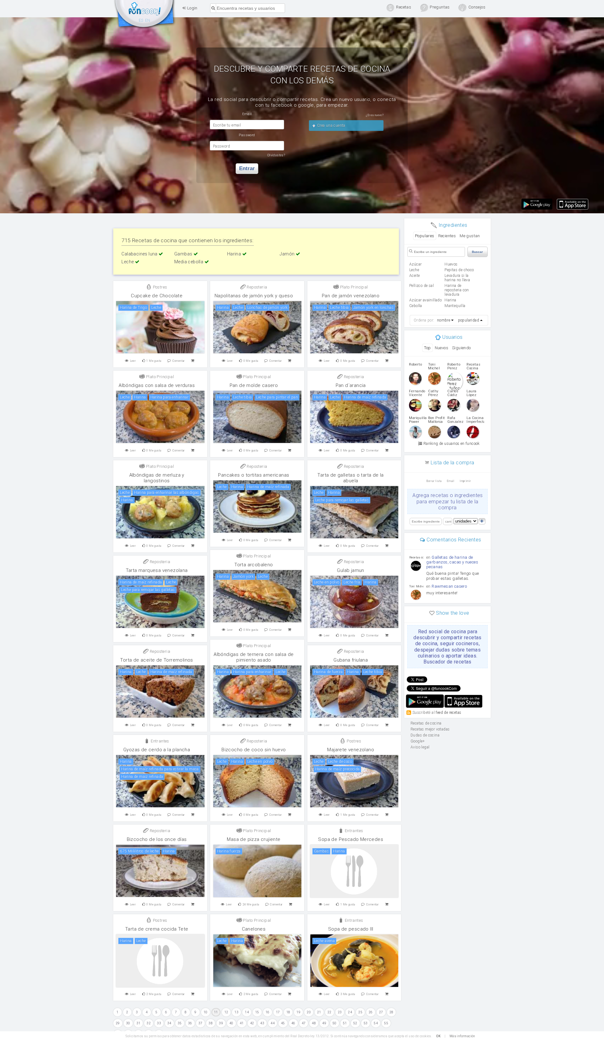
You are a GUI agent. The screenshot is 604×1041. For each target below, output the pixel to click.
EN (147, 20)
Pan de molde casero (254, 385)
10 (206, 1012)
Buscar (477, 252)
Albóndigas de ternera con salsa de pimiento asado (254, 657)
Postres (159, 287)
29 (118, 1023)
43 (262, 1023)
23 (340, 1012)
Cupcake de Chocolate (156, 296)
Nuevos (441, 347)
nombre (443, 320)
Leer (133, 360)
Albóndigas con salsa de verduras (157, 385)
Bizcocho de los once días (157, 839)
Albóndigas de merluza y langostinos (156, 478)
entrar (247, 168)
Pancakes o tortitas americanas (253, 475)
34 (169, 1023)
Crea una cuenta (330, 125)
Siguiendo (461, 347)
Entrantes (159, 741)
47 (304, 1023)
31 (139, 1023)
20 (309, 1012)
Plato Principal (353, 287)
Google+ (418, 741)
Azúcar (415, 264)
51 (345, 1023)
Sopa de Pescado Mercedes (350, 839)
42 (252, 1023)
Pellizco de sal (421, 285)
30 (128, 1023)
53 (366, 1023)
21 (319, 1012)
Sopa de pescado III (350, 929)
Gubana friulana (350, 660)
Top (427, 347)
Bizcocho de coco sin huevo (253, 750)
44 (273, 1023)
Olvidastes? (276, 155)
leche (414, 270)
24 (350, 1012)
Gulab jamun (350, 570)
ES (141, 20)
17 (278, 1012)
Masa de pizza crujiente (253, 839)
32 (149, 1023)
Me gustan (470, 235)
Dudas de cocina (425, 735)
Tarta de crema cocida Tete (156, 929)
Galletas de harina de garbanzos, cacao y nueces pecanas (452, 562)
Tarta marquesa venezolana (157, 570)
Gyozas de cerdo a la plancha (156, 750)
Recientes (447, 235)
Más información (462, 1036)
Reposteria (256, 287)
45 (283, 1023)
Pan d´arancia (351, 385)
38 (211, 1023)
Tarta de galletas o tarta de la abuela (350, 478)
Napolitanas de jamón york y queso (254, 296)
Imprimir (465, 481)
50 (335, 1023)
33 (159, 1023)
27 (381, 1012)
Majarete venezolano (350, 750)
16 (268, 1012)
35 (180, 1023)
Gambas (183, 253)
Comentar (178, 360)
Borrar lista (434, 481)
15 (257, 1012)
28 (391, 1012)
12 (226, 1012)
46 (293, 1023)
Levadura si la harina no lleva (457, 277)
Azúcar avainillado (425, 300)
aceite (414, 275)
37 (201, 1023)
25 (360, 1012)
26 (371, 1012)
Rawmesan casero (449, 586)
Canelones (254, 929)
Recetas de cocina (144, 15)
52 (355, 1023)
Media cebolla (189, 261)
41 (242, 1023)
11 (216, 1012)
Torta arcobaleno (253, 565)
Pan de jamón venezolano (350, 296)
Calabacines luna (140, 253)
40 (231, 1023)
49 (324, 1023)
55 (386, 1023)
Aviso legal (420, 747)
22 (329, 1012)
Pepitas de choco (459, 270)
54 (376, 1023)
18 (288, 1012)
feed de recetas (448, 712)
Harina (234, 253)
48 (314, 1023)
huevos (451, 264)
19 (298, 1012)
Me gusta (153, 360)
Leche (128, 261)
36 (190, 1023)
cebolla (415, 306)
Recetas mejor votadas (430, 729)
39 (221, 1023)
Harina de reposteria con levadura (457, 290)
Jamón (287, 253)
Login (191, 8)
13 (236, 1012)
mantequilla (455, 306)
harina (450, 300)
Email (451, 481)
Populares (424, 235)
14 (247, 1012)
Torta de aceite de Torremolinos (156, 660)
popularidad (468, 320)
